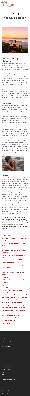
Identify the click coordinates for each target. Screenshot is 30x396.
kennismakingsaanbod (8, 86)
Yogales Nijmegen (6, 323)
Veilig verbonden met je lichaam (10, 262)
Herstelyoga (5, 241)
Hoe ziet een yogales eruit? (8, 379)
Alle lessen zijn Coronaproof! (9, 300)
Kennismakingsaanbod (7, 377)
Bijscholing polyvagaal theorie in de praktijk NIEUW (13, 244)
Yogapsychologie (6, 312)
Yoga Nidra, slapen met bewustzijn (11, 315)
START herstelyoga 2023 (8, 267)
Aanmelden (4, 355)
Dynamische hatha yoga (7, 366)
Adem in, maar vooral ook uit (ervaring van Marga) (13, 273)
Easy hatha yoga (6, 287)
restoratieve (16, 189)
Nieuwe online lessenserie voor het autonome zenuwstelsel (14, 251)
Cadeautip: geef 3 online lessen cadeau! (12, 290)
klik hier (4, 111)
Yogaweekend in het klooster (9, 285)
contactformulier (9, 224)
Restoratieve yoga (6, 369)
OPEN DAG (4, 270)
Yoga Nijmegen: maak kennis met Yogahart (13, 307)
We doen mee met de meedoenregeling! (12, 265)
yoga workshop (10, 179)
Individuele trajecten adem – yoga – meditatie (14, 279)
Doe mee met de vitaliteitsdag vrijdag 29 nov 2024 (14, 256)
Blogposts (15, 14)
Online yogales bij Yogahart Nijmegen (12, 302)
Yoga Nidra (4, 374)
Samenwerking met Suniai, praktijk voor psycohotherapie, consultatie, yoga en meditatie (15, 293)
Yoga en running (5, 372)
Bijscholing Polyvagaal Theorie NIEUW (12, 259)
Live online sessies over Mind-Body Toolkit (13, 248)
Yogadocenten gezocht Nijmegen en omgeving (14, 238)
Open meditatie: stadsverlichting (10, 318)
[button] (28, 3)
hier (19, 226)
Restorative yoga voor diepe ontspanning (13, 305)
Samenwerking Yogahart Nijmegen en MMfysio (14, 297)
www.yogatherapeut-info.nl (8, 359)
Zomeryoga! (5, 277)
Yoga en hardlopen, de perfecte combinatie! (13, 310)
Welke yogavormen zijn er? (9, 320)
